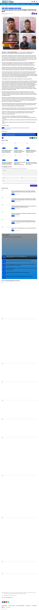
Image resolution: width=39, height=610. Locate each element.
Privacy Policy (28, 605)
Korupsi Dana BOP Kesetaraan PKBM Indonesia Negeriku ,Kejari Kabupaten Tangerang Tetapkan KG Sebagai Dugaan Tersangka (19, 163)
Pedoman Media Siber (20, 605)
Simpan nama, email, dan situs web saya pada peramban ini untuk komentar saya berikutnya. (20, 183)
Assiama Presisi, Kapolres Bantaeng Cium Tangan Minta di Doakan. (18, 260)
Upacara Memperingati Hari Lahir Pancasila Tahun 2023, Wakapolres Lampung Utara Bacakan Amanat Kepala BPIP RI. (21, 265)
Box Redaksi (34, 605)
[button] (32, 1)
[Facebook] (30, 138)
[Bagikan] (36, 14)
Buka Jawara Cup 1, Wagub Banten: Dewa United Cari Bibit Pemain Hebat (31, 163)
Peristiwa (16, 8)
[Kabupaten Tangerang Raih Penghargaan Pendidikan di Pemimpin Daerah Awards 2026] (7, 157)
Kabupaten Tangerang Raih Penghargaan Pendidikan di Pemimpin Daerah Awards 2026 (7, 163)
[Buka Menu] (34, 1)
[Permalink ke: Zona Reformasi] (3, 14)
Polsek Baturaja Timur (6, 129)
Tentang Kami (4, 605)
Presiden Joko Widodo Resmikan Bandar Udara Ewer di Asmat (17, 272)
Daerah (3, 8)
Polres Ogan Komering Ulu (10, 127)
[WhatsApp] (36, 138)
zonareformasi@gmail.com (8, 597)
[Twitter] (32, 138)
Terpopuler (19, 8)
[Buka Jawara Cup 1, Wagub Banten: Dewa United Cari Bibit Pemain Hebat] (31, 157)
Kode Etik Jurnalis (11, 605)
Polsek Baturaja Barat (25, 127)
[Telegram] (34, 138)
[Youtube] (6, 602)
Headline (6, 8)
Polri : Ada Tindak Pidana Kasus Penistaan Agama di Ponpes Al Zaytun (19, 276)
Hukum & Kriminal (11, 8)
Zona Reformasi (6, 13)
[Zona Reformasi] (12, 1)
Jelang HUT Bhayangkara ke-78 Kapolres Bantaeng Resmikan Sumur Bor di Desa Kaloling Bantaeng (21, 269)
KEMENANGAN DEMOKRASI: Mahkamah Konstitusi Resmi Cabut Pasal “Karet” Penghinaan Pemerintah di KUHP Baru (31, 151)
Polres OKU (18, 127)
